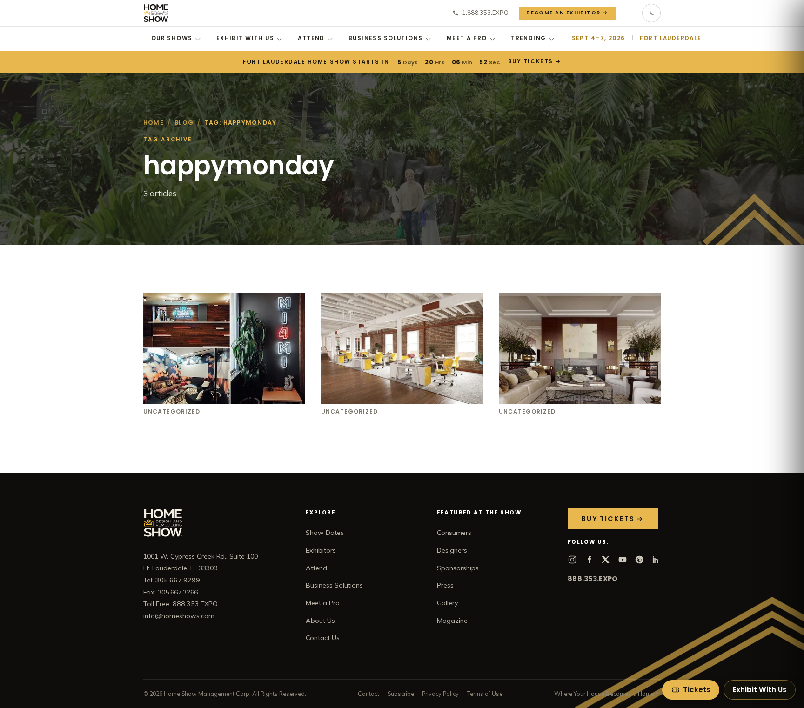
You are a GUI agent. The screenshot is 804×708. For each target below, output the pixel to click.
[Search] (629, 13)
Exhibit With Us (245, 38)
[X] (605, 559)
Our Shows (172, 38)
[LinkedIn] (656, 559)
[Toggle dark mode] (651, 13)
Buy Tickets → (533, 61)
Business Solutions (385, 38)
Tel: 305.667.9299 (171, 580)
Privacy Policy (440, 693)
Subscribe (401, 693)
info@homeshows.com (178, 616)
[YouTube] (622, 559)
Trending (528, 38)
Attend (311, 38)
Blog (184, 123)
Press (445, 585)
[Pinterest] (639, 559)
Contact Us (323, 638)
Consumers (454, 532)
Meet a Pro (467, 38)
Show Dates (325, 532)
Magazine (452, 620)
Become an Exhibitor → (567, 12)
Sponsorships (458, 568)
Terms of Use (484, 693)
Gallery (447, 603)
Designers (452, 550)
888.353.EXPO (592, 578)
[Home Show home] (156, 13)
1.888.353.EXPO (485, 12)
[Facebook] (589, 559)
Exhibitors (321, 550)
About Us (320, 620)
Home (153, 123)
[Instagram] (572, 559)
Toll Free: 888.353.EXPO (180, 604)
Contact (368, 693)
